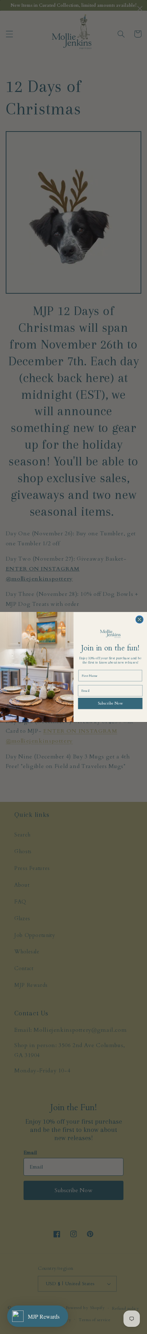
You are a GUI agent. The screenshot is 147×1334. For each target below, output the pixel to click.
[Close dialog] (139, 619)
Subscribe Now (110, 703)
